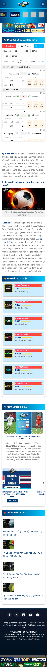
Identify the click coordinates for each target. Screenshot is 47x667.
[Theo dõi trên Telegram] (37, 614)
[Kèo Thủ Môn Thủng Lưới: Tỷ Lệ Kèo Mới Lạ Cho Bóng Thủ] (8, 526)
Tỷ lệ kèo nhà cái (9, 154)
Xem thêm (31, 500)
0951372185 (34, 623)
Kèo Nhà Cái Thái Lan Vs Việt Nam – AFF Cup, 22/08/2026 (23, 437)
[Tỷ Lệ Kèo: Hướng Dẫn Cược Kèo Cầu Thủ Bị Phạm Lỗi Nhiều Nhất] (8, 547)
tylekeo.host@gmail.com (17, 623)
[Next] (43, 488)
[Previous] (3, 488)
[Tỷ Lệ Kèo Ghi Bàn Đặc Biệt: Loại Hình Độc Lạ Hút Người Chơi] (8, 569)
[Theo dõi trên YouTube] (30, 614)
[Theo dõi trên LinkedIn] (23, 614)
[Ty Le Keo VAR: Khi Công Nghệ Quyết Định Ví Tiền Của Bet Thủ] (8, 590)
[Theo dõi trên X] (16, 614)
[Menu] (4, 4)
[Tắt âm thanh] (43, 62)
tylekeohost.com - (12, 637)
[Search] (43, 4)
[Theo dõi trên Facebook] (9, 614)
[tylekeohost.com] (23, 4)
